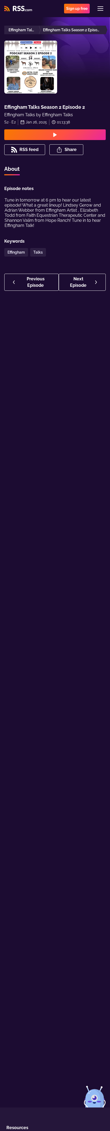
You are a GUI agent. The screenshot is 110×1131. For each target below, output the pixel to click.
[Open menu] (100, 8)
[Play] (55, 134)
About (12, 169)
